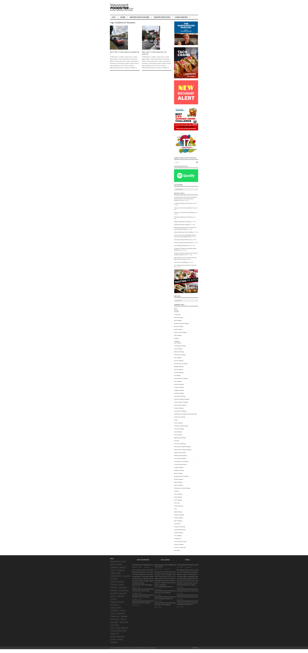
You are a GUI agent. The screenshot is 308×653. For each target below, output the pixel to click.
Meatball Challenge (178, 366)
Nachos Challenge (178, 369)
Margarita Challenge (179, 470)
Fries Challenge (178, 357)
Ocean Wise (114, 610)
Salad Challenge (178, 512)
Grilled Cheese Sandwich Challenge (182, 449)
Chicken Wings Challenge (180, 405)
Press (175, 509)
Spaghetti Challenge (179, 390)
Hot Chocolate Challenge (180, 458)
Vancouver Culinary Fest (180, 547)
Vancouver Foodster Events (162, 17)
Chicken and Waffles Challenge (181, 399)
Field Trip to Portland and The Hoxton (154, 53)
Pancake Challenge (178, 372)
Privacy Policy (177, 314)
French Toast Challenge (179, 443)
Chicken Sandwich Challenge (181, 402)
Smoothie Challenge (179, 387)
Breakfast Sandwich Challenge (181, 323)
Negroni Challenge (178, 485)
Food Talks (176, 440)
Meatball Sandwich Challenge (181, 476)
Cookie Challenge (178, 423)
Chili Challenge (177, 343)
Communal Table (116, 576)
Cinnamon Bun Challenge (180, 411)
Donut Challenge (178, 434)
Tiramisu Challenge (178, 544)
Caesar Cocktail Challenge (180, 332)
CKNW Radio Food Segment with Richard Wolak (185, 414)
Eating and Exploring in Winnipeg (182, 221)
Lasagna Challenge (178, 467)
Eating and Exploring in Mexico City (182, 239)
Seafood (124, 616)
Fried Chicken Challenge (180, 354)
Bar (123, 561)
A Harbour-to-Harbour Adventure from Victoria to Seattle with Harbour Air (191, 603)
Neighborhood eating (117, 602)
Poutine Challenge (178, 506)
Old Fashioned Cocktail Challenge (182, 488)
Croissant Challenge (179, 429)
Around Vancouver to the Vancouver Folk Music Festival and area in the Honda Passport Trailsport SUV (185, 198)
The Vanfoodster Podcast (180, 541)
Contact (176, 420)
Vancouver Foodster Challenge (119, 628)
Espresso (114, 584)
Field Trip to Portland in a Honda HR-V (124, 53)
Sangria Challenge (178, 518)
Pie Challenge (177, 375)
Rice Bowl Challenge (179, 384)
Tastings (122, 17)
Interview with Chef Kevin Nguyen (142, 585)
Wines (119, 639)
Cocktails (120, 570)
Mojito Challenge (178, 482)
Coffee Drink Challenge (179, 417)
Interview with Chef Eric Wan (140, 591)
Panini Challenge (178, 494)
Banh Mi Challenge (178, 317)
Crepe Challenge (178, 349)
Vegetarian (114, 633)
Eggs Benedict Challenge (180, 437)
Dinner (113, 579)
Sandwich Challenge (179, 515)
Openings (176, 491)
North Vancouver (116, 607)
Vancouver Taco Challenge (180, 262)
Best (119, 564)
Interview (122, 593)
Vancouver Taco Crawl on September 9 (183, 208)
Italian (113, 596)
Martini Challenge (178, 473)
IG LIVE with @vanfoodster (180, 464)
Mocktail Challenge (178, 479)
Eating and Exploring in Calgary (181, 224)
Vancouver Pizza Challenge (162, 605)
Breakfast (114, 567)
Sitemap (176, 310)
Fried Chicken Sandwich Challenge (182, 446)
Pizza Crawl (177, 503)
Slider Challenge (178, 520)
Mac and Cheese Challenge (180, 363)
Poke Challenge (178, 381)
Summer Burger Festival (180, 529)
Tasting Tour (123, 622)
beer (113, 564)
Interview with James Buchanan (144, 565)
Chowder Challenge (179, 408)
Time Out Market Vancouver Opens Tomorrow (185, 265)
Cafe (113, 570)
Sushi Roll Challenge (179, 393)
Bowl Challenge (178, 320)
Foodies (114, 587)
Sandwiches (115, 616)
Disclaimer (176, 311)
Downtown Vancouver (117, 581)
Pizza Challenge (178, 500)
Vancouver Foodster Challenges (139, 17)
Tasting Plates (177, 538)
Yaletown (114, 642)
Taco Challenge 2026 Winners (181, 245)
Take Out (114, 622)
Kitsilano (120, 596)
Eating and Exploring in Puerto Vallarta (183, 232)
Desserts (126, 576)
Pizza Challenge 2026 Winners (163, 599)
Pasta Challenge (178, 497)
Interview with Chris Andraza (140, 597)
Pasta (122, 610)
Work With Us (177, 550)
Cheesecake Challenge (179, 396)
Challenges (177, 341)
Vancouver (114, 625)
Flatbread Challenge (179, 351)
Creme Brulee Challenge (180, 346)
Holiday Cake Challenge (180, 452)
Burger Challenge (178, 329)
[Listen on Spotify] (186, 181)
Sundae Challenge (178, 532)
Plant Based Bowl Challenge (181, 378)
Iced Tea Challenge (178, 360)
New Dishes (114, 605)
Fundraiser (122, 587)
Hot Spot (114, 593)
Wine (113, 639)
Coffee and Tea (115, 573)
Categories (176, 338)
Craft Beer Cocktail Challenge (181, 426)
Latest (114, 17)
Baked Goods (115, 561)
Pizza (113, 613)
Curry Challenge (178, 432)
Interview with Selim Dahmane (141, 603)
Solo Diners (115, 619)
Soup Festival (177, 523)
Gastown (114, 590)
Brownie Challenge (178, 326)
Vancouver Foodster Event (118, 631)
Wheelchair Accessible (117, 636)
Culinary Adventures (181, 17)
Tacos (123, 619)
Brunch (122, 567)
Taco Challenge (178, 535)
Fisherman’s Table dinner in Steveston (183, 217)
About (175, 308)
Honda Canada (123, 590)
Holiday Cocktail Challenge (180, 455)
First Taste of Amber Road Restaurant (183, 242)
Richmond (121, 613)
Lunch (113, 599)
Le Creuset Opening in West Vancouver (183, 203)
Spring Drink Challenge (179, 526)
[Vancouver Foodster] (122, 10)
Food (121, 584)
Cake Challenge (178, 335)
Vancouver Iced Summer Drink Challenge (184, 212)
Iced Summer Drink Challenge (181, 461)
